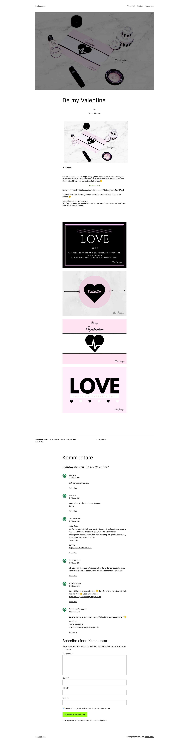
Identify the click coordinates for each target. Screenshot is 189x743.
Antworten (73, 488)
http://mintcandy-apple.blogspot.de (84, 627)
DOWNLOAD (94, 185)
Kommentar (68, 654)
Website (66, 698)
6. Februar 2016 (74, 586)
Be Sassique (40, 6)
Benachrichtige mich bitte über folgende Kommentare (88, 708)
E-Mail (66, 688)
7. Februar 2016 (74, 612)
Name (66, 678)
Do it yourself (71, 439)
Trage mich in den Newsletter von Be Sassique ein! (85, 720)
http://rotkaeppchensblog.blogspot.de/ (85, 597)
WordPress (149, 737)
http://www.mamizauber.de (80, 548)
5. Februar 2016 (74, 478)
